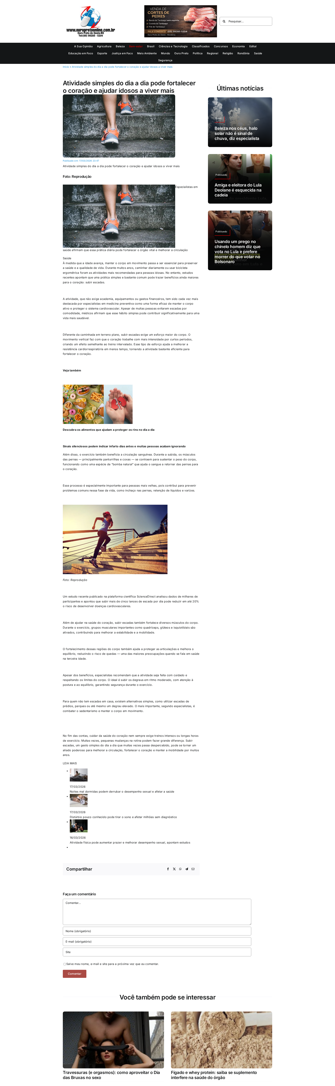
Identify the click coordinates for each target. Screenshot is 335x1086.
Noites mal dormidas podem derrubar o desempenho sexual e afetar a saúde (122, 791)
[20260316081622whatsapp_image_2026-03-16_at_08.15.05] (119, 96)
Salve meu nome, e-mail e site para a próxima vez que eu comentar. (112, 964)
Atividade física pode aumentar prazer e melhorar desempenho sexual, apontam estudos (130, 842)
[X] (174, 869)
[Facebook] (168, 869)
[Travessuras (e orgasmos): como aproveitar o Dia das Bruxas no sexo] (113, 1014)
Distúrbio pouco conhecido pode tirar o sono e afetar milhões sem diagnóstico (123, 817)
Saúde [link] (67, 258)
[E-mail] (193, 869)
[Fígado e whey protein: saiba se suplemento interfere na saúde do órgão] (221, 1014)
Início (66, 66)
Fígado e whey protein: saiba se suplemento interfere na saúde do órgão (214, 1075)
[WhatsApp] (180, 869)
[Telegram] (187, 869)
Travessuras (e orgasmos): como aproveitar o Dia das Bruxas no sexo (111, 1075)
